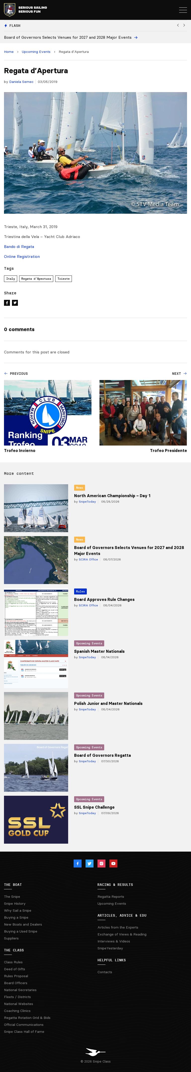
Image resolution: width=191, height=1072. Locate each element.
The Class (14, 950)
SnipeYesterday (110, 948)
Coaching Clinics (17, 1010)
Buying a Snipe (16, 917)
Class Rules (13, 962)
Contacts (104, 972)
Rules (80, 591)
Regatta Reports (110, 896)
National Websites (18, 1004)
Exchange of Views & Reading (121, 934)
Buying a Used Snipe (20, 931)
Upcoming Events (36, 51)
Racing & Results (115, 884)
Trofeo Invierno (19, 450)
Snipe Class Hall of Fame (24, 1031)
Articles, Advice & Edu (121, 915)
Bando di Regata (19, 246)
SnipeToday (87, 501)
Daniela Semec (21, 81)
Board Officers (15, 983)
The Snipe (12, 896)
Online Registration (22, 256)
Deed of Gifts (14, 969)
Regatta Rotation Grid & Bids (27, 1017)
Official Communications (24, 1024)
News (79, 487)
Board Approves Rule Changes (104, 599)
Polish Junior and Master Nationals (108, 703)
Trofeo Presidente (168, 450)
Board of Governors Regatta (102, 755)
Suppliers (11, 938)
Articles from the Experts (117, 927)
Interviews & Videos (113, 941)
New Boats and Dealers (23, 924)
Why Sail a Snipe (17, 910)
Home (9, 51)
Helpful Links (111, 960)
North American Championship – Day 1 (112, 495)
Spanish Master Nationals (99, 651)
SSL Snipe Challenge (94, 807)
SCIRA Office (88, 559)
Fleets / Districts (17, 997)
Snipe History (15, 903)
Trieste (63, 278)
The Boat (13, 884)
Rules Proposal (16, 976)
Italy (10, 278)
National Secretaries (20, 990)
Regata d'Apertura (36, 278)
